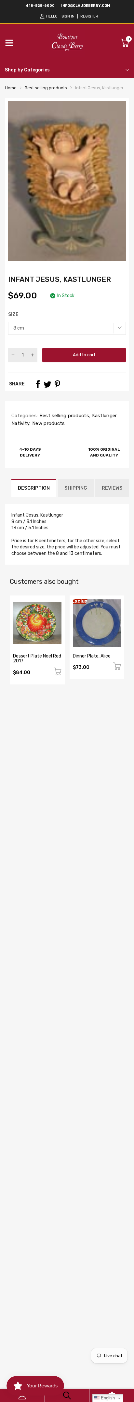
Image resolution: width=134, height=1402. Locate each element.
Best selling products (63, 416)
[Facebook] (38, 384)
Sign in (67, 16)
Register (89, 16)
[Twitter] (47, 384)
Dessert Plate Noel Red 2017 (37, 658)
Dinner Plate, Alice (92, 656)
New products (48, 423)
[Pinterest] (57, 384)
